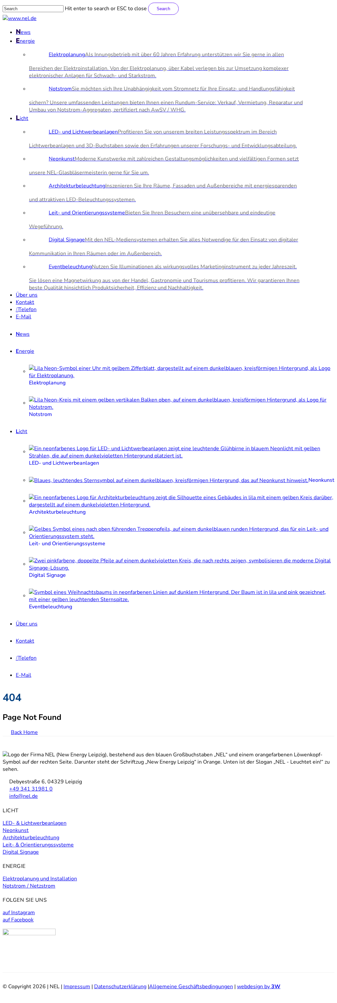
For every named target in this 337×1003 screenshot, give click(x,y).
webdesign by (258, 986)
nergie (25, 351)
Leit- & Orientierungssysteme (38, 844)
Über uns (27, 623)
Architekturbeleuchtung (31, 837)
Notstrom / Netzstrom (29, 886)
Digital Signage (21, 852)
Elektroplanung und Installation (40, 878)
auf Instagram (19, 912)
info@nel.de (23, 796)
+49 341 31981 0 (31, 789)
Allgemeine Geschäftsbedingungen (191, 986)
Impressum (77, 986)
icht (21, 431)
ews (23, 334)
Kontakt (25, 641)
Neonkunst (16, 830)
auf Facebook (18, 919)
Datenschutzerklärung (120, 986)
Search (163, 8)
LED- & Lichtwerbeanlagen (34, 823)
